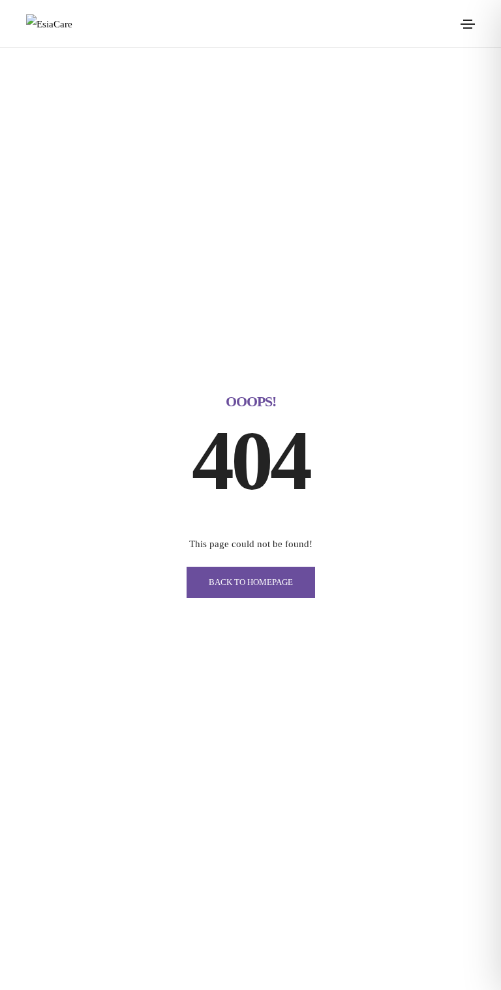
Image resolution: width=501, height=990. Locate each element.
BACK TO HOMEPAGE (251, 582)
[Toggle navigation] (468, 24)
